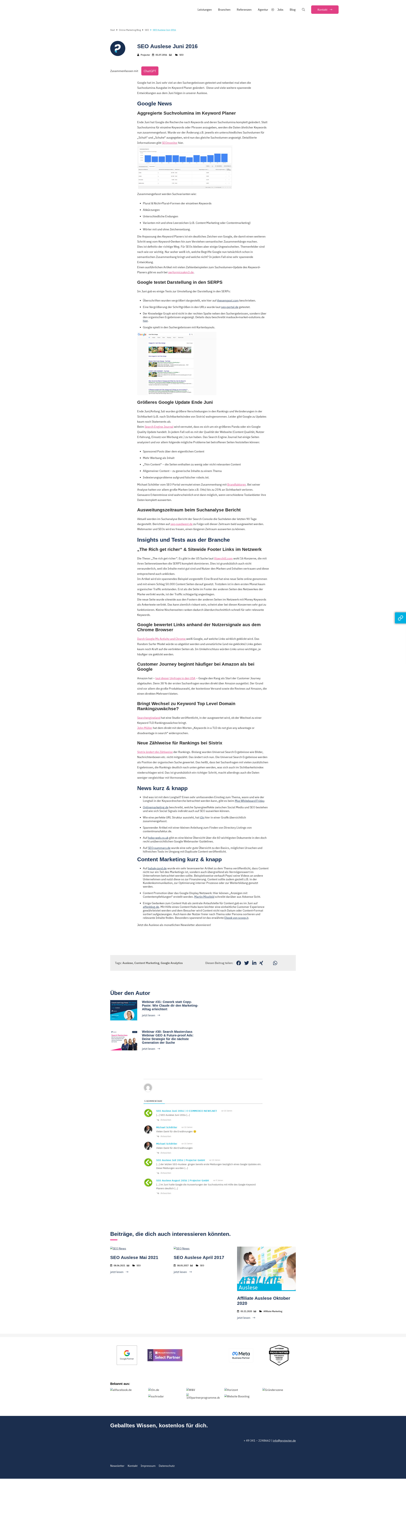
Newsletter (117, 1466)
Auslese (127, 963)
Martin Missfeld (204, 896)
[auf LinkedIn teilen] (254, 963)
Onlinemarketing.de (155, 807)
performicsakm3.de (181, 272)
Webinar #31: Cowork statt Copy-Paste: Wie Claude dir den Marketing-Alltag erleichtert (170, 1005)
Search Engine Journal (159, 426)
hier (145, 321)
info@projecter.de (284, 1440)
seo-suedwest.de (181, 524)
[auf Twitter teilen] (246, 963)
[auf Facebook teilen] (238, 963)
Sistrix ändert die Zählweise (155, 752)
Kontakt (133, 1466)
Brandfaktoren (236, 484)
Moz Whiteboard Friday (249, 801)
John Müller (144, 728)
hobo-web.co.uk (158, 838)
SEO (147, 30)
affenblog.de (151, 907)
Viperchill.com (223, 558)
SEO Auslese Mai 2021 (134, 1257)
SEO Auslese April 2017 (199, 1257)
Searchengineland (148, 718)
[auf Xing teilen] (261, 963)
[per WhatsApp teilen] (275, 963)
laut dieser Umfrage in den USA (175, 678)
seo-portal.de (229, 307)
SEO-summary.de (159, 848)
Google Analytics (172, 963)
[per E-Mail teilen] (268, 963)
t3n (202, 817)
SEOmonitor (169, 143)
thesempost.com (228, 300)
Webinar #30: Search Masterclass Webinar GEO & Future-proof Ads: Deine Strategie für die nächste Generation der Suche (167, 1037)
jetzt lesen (148, 1015)
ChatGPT (150, 71)
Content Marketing (146, 963)
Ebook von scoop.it (236, 918)
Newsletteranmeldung (151, 934)
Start (112, 30)
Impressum (148, 1466)
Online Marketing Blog (130, 30)
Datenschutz (167, 1466)
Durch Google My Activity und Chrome (161, 639)
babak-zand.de (157, 868)
